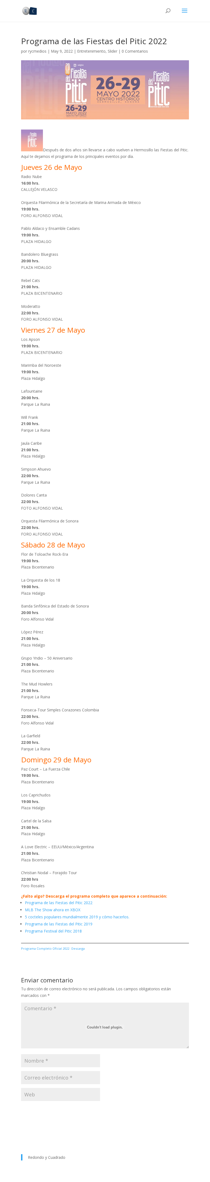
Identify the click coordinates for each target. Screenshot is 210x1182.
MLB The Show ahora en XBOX (52, 909)
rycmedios (37, 51)
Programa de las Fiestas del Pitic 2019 (58, 924)
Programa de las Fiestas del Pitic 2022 (58, 902)
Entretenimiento (91, 51)
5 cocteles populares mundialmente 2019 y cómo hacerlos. (77, 916)
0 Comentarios (135, 51)
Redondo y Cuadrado (46, 1157)
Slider (112, 51)
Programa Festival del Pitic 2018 (53, 931)
